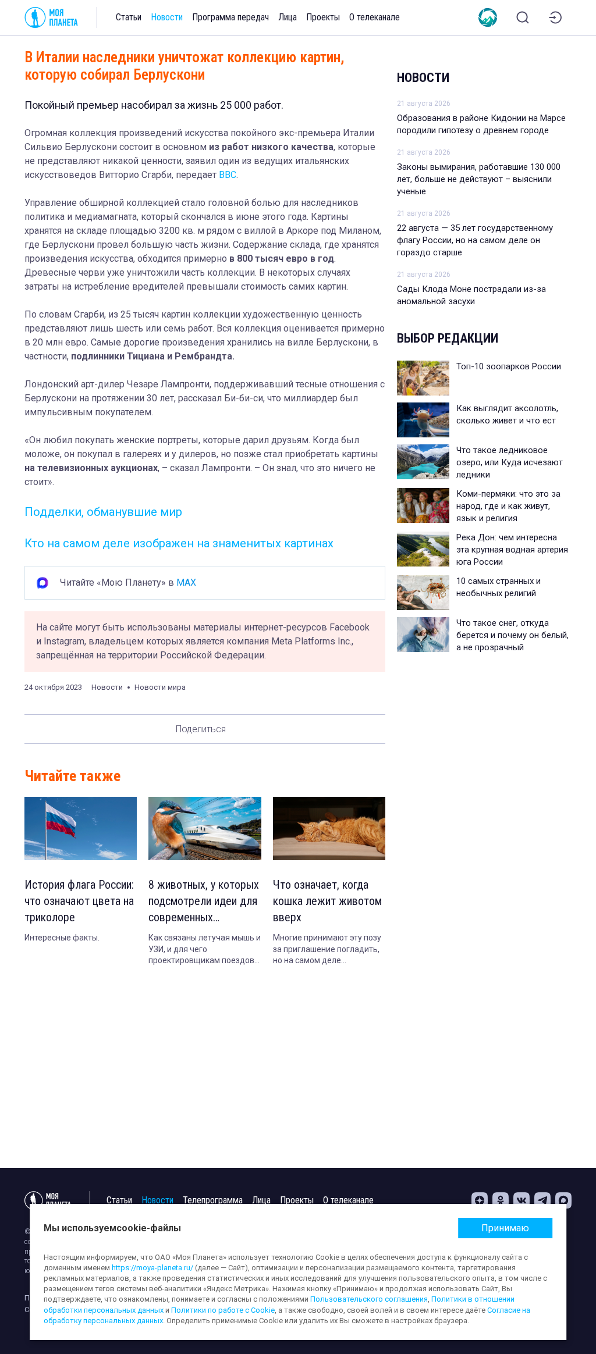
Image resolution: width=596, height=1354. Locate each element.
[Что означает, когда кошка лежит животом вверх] (329, 828)
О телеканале (374, 17)
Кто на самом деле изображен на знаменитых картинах (179, 543)
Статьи (128, 17)
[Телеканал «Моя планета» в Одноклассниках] (500, 1200)
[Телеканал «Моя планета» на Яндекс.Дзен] (479, 1200)
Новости (167, 17)
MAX (186, 582)
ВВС (227, 174)
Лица (287, 17)
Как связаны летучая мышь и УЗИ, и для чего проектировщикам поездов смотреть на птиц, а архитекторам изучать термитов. (204, 950)
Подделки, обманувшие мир (103, 512)
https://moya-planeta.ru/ (152, 1267)
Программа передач (230, 17)
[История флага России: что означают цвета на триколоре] (80, 828)
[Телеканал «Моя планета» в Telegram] (542, 1200)
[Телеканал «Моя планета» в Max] (563, 1200)
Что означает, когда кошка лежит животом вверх (327, 901)
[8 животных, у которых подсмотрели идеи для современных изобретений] (204, 828)
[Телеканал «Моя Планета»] (51, 17)
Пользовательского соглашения (369, 1299)
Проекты (323, 17)
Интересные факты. (62, 937)
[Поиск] (522, 17)
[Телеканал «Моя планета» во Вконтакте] (521, 1200)
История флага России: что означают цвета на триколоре (79, 901)
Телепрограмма (213, 1200)
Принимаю (505, 1228)
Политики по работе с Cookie (223, 1310)
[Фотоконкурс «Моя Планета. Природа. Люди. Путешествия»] (487, 17)
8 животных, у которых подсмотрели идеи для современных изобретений (203, 901)
